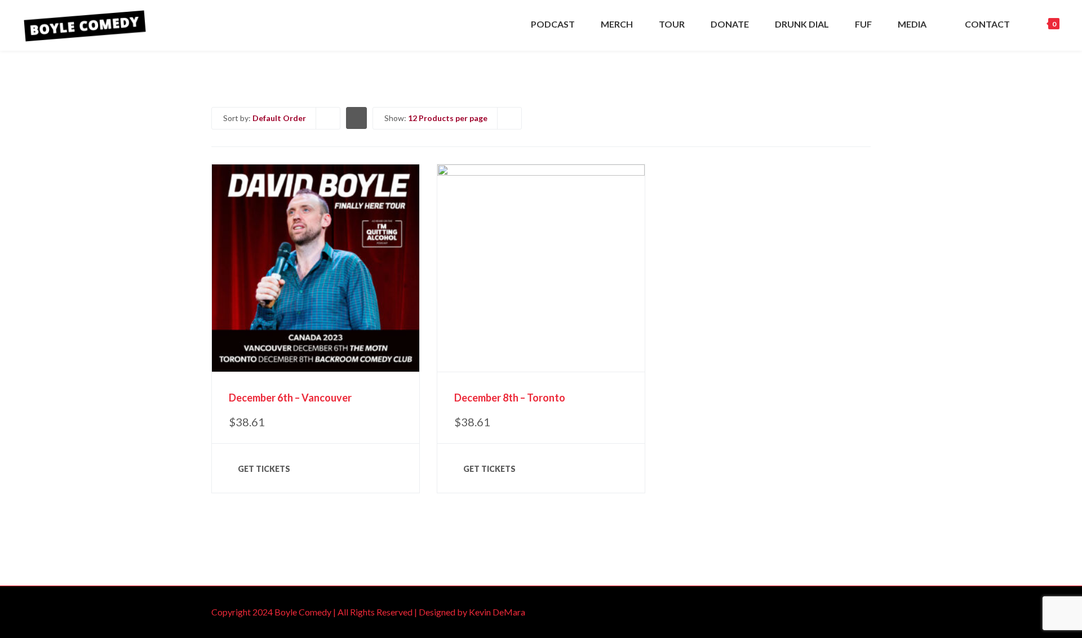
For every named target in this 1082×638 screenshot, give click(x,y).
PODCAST (553, 24)
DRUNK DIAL (802, 24)
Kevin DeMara (497, 611)
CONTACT (987, 24)
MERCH (617, 24)
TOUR (672, 24)
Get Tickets (264, 469)
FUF (863, 24)
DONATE (730, 24)
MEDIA (912, 24)
